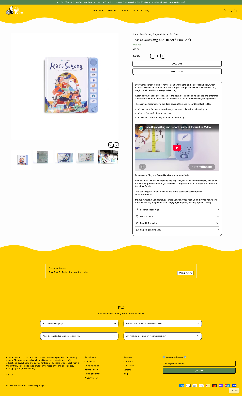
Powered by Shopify (37, 385)
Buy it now (177, 71)
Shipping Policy (91, 365)
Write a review (185, 273)
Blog (147, 10)
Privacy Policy (91, 378)
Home (135, 34)
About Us (137, 10)
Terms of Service (92, 373)
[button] (230, 10)
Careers (127, 369)
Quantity (136, 56)
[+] (162, 56)
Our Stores (129, 365)
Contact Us (89, 361)
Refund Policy (91, 369)
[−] (152, 56)
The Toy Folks (20, 385)
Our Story (128, 361)
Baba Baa (136, 44)
